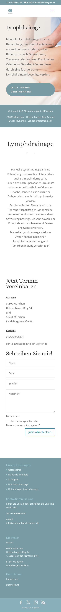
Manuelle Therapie (18, 474)
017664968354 (17, 513)
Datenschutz (12, 584)
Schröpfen (13, 479)
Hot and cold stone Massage (23, 489)
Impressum (12, 579)
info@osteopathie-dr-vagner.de (22, 523)
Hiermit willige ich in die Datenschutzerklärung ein (22, 423)
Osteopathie (14, 469)
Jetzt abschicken (39, 432)
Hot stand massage (18, 484)
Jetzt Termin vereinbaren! (21, 89)
